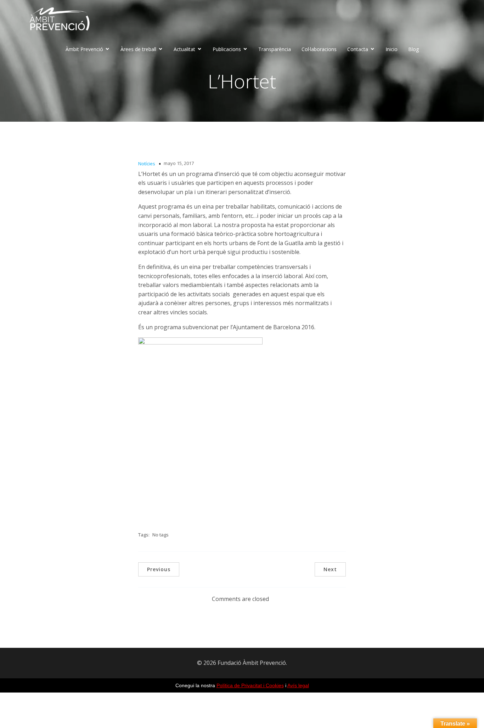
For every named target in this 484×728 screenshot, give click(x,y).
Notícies (146, 163)
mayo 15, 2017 (179, 163)
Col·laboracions (319, 49)
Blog (413, 49)
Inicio (391, 49)
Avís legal (298, 685)
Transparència (274, 49)
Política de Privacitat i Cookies (250, 685)
